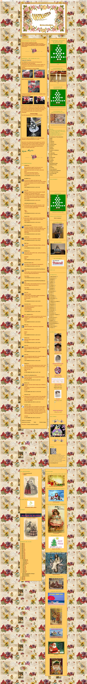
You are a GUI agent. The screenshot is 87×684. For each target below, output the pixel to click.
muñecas (52, 305)
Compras (52, 285)
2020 (22, 550)
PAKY (25, 243)
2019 (22, 551)
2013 (22, 558)
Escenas (52, 289)
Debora (51, 147)
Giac (25, 292)
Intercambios (52, 298)
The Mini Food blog (54, 172)
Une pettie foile (53, 173)
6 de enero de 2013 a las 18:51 (32, 234)
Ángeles (52, 280)
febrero (24, 571)
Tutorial (51, 327)
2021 (22, 549)
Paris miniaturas (53, 169)
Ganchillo (52, 295)
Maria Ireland (27, 225)
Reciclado (52, 318)
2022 (22, 548)
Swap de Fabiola (25, 574)
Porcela (51, 311)
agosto (24, 564)
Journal (51, 158)
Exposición (52, 291)
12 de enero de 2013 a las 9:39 (32, 379)
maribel (25, 236)
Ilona (25, 190)
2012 (22, 577)
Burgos (51, 283)
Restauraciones (53, 321)
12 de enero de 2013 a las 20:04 (32, 391)
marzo (23, 570)
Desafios (52, 286)
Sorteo (51, 324)
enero (23, 572)
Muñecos (52, 307)
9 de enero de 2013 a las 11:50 (32, 351)
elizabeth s (26, 404)
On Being (52, 167)
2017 (22, 553)
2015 (22, 556)
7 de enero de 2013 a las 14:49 (32, 301)
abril (23, 568)
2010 (22, 579)
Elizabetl (52, 148)
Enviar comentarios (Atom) (33, 424)
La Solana (52, 302)
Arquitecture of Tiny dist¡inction (56, 136)
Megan (51, 161)
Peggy (37, 68)
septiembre (24, 563)
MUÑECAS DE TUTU (58, 387)
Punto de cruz (53, 317)
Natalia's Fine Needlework (29, 375)
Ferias (51, 292)
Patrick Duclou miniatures (55, 170)
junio (23, 566)
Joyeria (51, 299)
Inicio (35, 422)
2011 (22, 578)
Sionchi (25, 216)
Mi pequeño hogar (54, 163)
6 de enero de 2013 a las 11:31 (32, 200)
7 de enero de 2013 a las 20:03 (32, 321)
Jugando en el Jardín (54, 301)
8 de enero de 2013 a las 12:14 (32, 334)
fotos (51, 294)
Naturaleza (52, 308)
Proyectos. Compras (54, 314)
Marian (25, 474)
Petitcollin (52, 310)
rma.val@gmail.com (54, 462)
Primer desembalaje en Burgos (28, 573)
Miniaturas (52, 304)
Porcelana (52, 313)
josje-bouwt (52, 157)
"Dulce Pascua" (53, 276)
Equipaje (52, 288)
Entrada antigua (43, 422)
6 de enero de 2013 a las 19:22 (32, 240)
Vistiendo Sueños (28, 262)
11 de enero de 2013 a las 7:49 (32, 372)
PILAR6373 (26, 178)
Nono (51, 166)
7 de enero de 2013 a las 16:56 (32, 311)
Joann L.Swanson (53, 154)
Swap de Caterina (26, 60)
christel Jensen (53, 144)
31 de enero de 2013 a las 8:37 (32, 417)
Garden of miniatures (54, 150)
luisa (25, 345)
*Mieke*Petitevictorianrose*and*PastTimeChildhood (34, 269)
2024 (22, 545)
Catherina (52, 141)
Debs (25, 324)
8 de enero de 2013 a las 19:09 (32, 342)
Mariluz (25, 382)
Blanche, (33, 138)
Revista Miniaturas (54, 323)
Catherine (52, 142)
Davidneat (52, 145)
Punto (51, 315)
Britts (51, 139)
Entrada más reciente (26, 422)
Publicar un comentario (26, 420)
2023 (22, 546)
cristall (25, 165)
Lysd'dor (52, 160)
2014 (22, 557)
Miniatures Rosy (53, 164)
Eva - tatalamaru (27, 314)
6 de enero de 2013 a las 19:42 (32, 259)
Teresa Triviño (53, 326)
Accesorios (52, 278)
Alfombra (52, 279)
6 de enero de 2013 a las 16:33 (32, 222)
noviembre (24, 560)
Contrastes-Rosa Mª (28, 473)
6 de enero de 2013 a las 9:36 (32, 187)
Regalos (52, 320)
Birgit (51, 138)
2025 (22, 544)
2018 (22, 552)
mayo (23, 567)
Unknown (26, 394)
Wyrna (51, 174)
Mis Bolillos (25, 36)
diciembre (24, 559)
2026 (22, 543)
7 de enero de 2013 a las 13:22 (32, 277)
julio (23, 565)
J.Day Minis (52, 153)
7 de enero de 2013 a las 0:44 (32, 266)
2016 (22, 555)
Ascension (26, 304)
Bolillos (51, 282)
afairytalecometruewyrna (29, 203)
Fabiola (25, 337)
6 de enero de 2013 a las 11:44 (32, 213)
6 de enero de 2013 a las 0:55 (32, 175)
